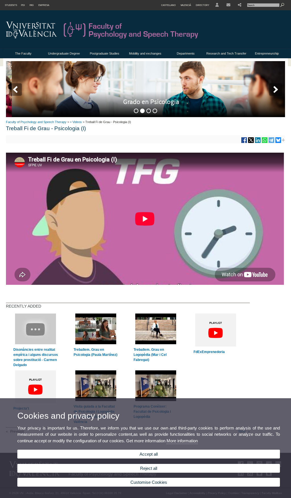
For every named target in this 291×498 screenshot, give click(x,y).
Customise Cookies (148, 482)
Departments (186, 53)
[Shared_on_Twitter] (251, 142)
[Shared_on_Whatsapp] (264, 142)
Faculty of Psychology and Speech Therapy (36, 122)
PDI (23, 5)
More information (182, 440)
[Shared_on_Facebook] (244, 142)
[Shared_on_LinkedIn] (257, 142)
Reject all (148, 468)
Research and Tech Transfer (226, 53)
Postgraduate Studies (104, 53)
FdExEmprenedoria (209, 352)
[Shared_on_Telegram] (271, 142)
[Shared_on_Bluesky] (278, 142)
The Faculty (23, 53)
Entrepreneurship (267, 53)
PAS (32, 5)
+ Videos (76, 122)
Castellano (168, 5)
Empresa (43, 5)
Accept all (149, 454)
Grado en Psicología (145, 101)
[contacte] (228, 5)
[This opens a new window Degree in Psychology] (145, 89)
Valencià (185, 5)
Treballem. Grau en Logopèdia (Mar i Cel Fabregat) (150, 355)
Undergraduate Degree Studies (64, 55)
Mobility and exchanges (145, 53)
